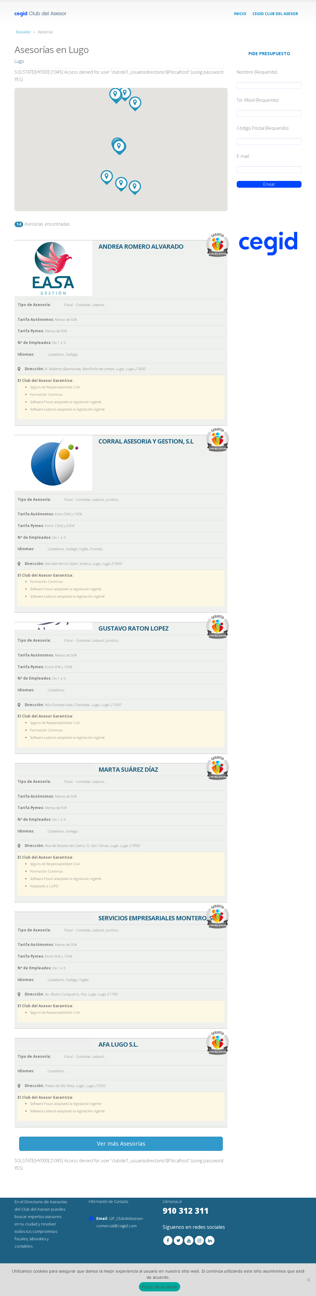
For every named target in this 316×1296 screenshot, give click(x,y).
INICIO (240, 13)
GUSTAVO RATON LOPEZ (133, 628)
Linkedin (209, 1240)
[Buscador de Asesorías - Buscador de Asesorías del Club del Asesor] (41, 14)
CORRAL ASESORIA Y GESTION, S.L (145, 441)
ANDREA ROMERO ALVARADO (140, 246)
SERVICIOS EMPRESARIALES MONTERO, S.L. (158, 918)
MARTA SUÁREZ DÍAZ (128, 769)
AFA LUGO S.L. (118, 1044)
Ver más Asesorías (121, 1143)
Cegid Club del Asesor (275, 13)
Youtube (188, 1240)
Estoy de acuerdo (159, 1286)
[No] (308, 1280)
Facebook (168, 1240)
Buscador (23, 32)
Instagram (199, 1240)
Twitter (178, 1240)
